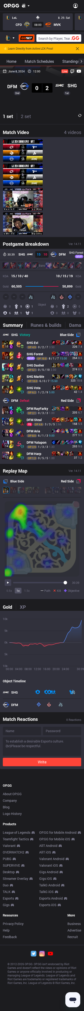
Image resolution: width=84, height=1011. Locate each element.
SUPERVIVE (11, 865)
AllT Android (48, 845)
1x (18, 590)
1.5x (27, 590)
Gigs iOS (45, 878)
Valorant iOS (48, 865)
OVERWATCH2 (13, 852)
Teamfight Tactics (16, 839)
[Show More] (26, 5)
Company (10, 800)
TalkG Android (49, 885)
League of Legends (16, 832)
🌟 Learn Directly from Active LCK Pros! (28, 48)
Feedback (10, 937)
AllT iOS (45, 852)
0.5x (9, 590)
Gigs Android (48, 872)
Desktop (9, 872)
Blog (6, 807)
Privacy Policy (13, 923)
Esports (8, 898)
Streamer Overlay (15, 878)
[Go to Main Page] (11, 6)
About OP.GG (12, 794)
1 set (8, 116)
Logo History (12, 813)
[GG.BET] (27, 38)
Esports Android (51, 898)
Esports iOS (47, 905)
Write (42, 761)
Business (74, 923)
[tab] (15, 325)
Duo (6, 885)
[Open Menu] (75, 5)
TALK (6, 891)
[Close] (77, 48)
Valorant (9, 845)
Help (6, 930)
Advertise (74, 930)
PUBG (7, 859)
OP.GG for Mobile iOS (54, 839)
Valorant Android (51, 859)
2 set (26, 116)
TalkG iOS (46, 891)
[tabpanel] (42, 396)
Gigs (6, 905)
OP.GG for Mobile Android (58, 832)
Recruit (72, 937)
